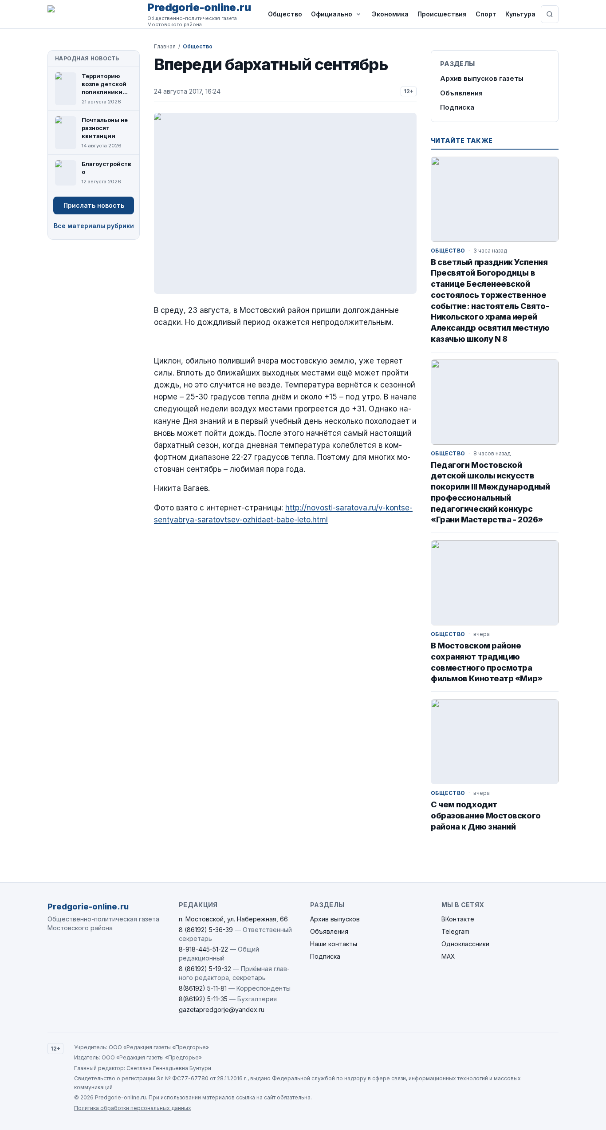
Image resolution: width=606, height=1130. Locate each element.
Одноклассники (465, 944)
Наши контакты (333, 944)
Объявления (461, 93)
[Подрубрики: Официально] (358, 14)
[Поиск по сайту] (550, 14)
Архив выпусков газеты (481, 78)
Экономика (390, 14)
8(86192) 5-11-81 (203, 988)
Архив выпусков (335, 919)
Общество (285, 14)
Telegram (455, 931)
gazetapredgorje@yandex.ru (221, 1009)
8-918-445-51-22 (203, 949)
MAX (448, 956)
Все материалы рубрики (94, 225)
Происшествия (442, 14)
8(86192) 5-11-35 (203, 999)
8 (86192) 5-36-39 (206, 929)
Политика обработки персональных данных (132, 1108)
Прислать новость (93, 205)
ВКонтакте (457, 919)
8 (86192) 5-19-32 (205, 968)
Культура (520, 14)
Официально (331, 14)
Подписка (457, 107)
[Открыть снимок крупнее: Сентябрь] (285, 203)
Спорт (486, 14)
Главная (165, 46)
